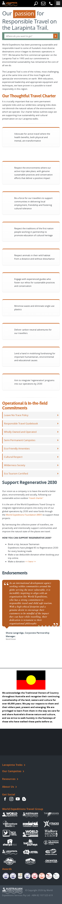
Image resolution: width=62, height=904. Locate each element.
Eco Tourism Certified (16, 473)
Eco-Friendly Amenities (17, 448)
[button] (39, 626)
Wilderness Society (14, 465)
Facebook (5, 799)
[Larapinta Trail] (7, 4)
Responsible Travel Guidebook (21, 423)
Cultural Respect (13, 456)
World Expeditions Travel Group (22, 809)
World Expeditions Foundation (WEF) (24, 514)
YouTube (18, 799)
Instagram (11, 799)
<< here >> (30, 561)
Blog (24, 799)
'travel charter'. (36, 498)
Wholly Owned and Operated (20, 431)
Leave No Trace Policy (16, 415)
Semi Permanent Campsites (19, 440)
